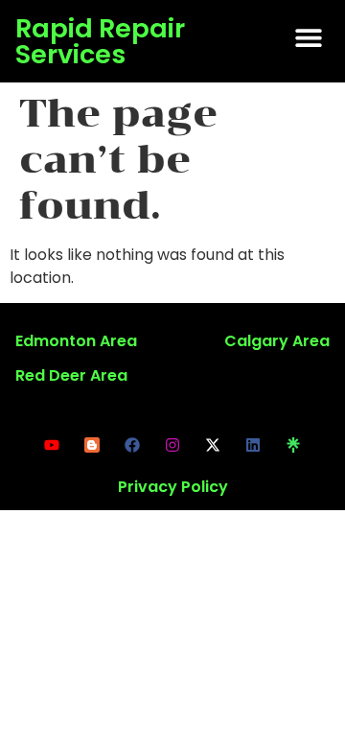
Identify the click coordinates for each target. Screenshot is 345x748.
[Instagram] (172, 445)
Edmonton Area (76, 341)
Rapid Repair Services (100, 41)
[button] (308, 36)
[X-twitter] (212, 445)
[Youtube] (51, 445)
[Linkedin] (253, 445)
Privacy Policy (173, 487)
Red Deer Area (71, 375)
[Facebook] (132, 445)
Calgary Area (277, 341)
